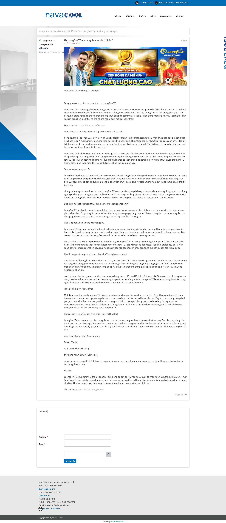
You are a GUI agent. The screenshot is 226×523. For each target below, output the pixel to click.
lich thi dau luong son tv (91, 389)
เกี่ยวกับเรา (130, 16)
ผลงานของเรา (166, 16)
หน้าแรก (118, 16)
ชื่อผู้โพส (43, 437)
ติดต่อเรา (180, 16)
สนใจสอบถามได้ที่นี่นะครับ (67, 31)
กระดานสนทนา (46, 31)
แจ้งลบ (184, 40)
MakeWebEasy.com (116, 522)
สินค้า (142, 16)
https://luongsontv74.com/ (92, 125)
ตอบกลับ (71, 461)
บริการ (153, 16)
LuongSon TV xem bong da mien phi (99, 31)
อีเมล (42, 444)
